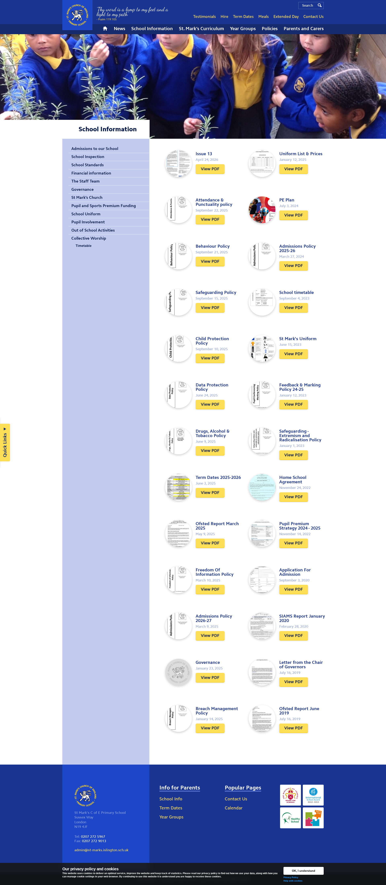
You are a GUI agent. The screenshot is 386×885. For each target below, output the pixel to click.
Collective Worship (88, 238)
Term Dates (170, 807)
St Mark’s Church (87, 197)
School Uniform (86, 213)
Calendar (233, 807)
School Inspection (87, 156)
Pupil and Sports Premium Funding (103, 205)
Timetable (83, 246)
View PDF (210, 168)
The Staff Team (85, 181)
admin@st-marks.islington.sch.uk (101, 850)
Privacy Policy (290, 877)
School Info (170, 798)
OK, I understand (303, 870)
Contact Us (236, 798)
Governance (82, 189)
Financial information (91, 173)
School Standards (87, 164)
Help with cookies (292, 881)
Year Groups (171, 816)
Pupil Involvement (88, 222)
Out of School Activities (93, 230)
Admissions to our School (94, 148)
